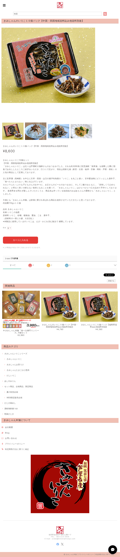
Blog (7, 433)
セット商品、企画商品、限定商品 (18, 386)
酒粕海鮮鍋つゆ (11, 408)
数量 (4, 228)
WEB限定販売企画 (14, 397)
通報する (111, 281)
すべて (13, 265)
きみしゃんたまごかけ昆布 (18, 370)
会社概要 (9, 427)
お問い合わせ (11, 438)
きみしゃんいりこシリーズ (15, 353)
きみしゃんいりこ (14, 359)
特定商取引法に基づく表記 (17, 449)
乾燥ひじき (9, 414)
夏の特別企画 (12, 392)
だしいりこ (11, 375)
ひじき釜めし (10, 403)
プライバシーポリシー (15, 444)
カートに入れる (20, 240)
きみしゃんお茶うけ (15, 364)
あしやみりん (10, 381)
